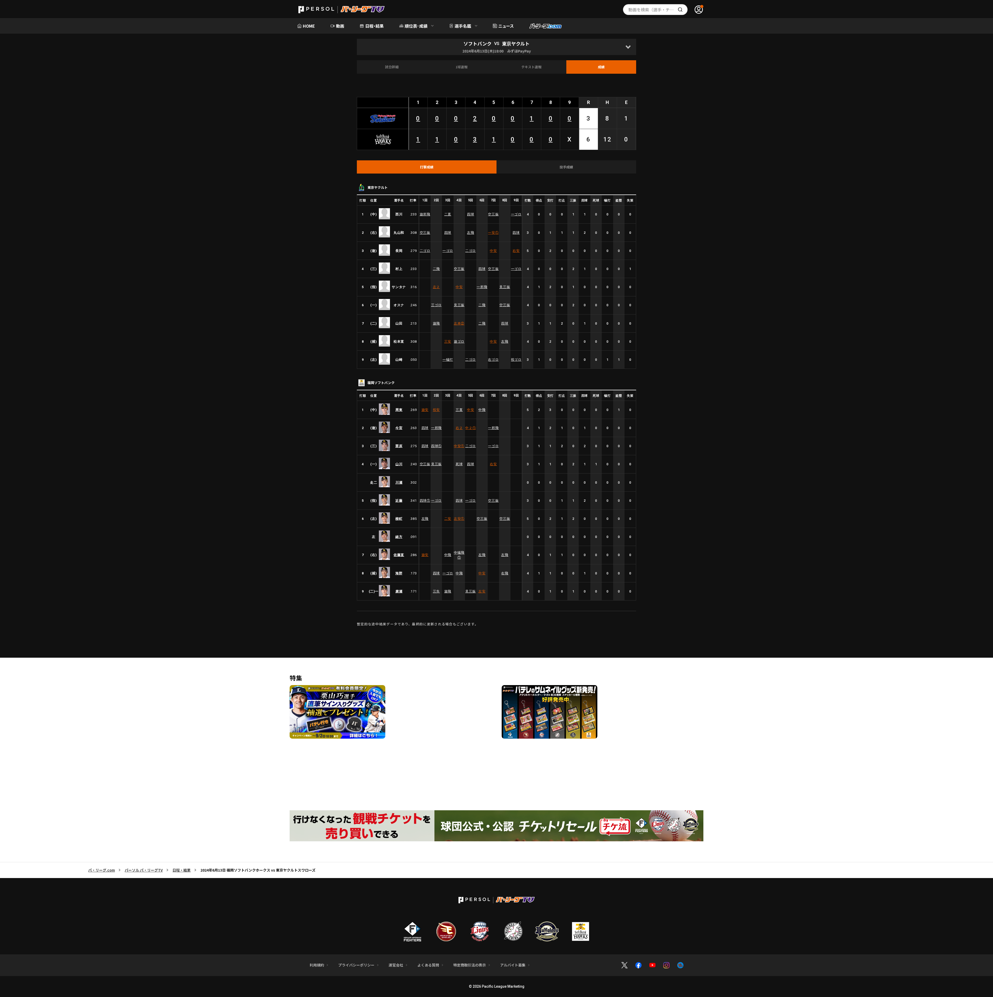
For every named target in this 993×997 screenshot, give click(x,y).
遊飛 (436, 323)
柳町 (398, 519)
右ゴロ (493, 360)
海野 (398, 573)
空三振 (493, 214)
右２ (459, 428)
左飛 (470, 233)
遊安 (425, 410)
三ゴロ (436, 305)
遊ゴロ (459, 341)
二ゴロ (425, 251)
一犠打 (447, 360)
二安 (447, 519)
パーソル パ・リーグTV (144, 870)
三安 (447, 341)
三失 (436, 591)
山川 (398, 464)
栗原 (398, 446)
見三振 (504, 287)
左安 (459, 519)
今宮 (398, 428)
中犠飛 (459, 555)
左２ (436, 287)
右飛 (504, 573)
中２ (470, 428)
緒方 (398, 537)
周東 (398, 410)
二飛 (436, 269)
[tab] (426, 167)
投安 (436, 410)
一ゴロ (516, 214)
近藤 (398, 501)
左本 (459, 323)
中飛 (481, 410)
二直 (447, 214)
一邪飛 (482, 287)
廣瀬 (398, 591)
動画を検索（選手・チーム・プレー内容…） (658, 9)
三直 (459, 410)
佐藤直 (399, 555)
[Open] (628, 47)
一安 (493, 233)
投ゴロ (516, 360)
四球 (470, 214)
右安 (516, 251)
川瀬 (398, 482)
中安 (493, 251)
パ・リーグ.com (101, 870)
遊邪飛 (425, 214)
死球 (459, 464)
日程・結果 (181, 870)
